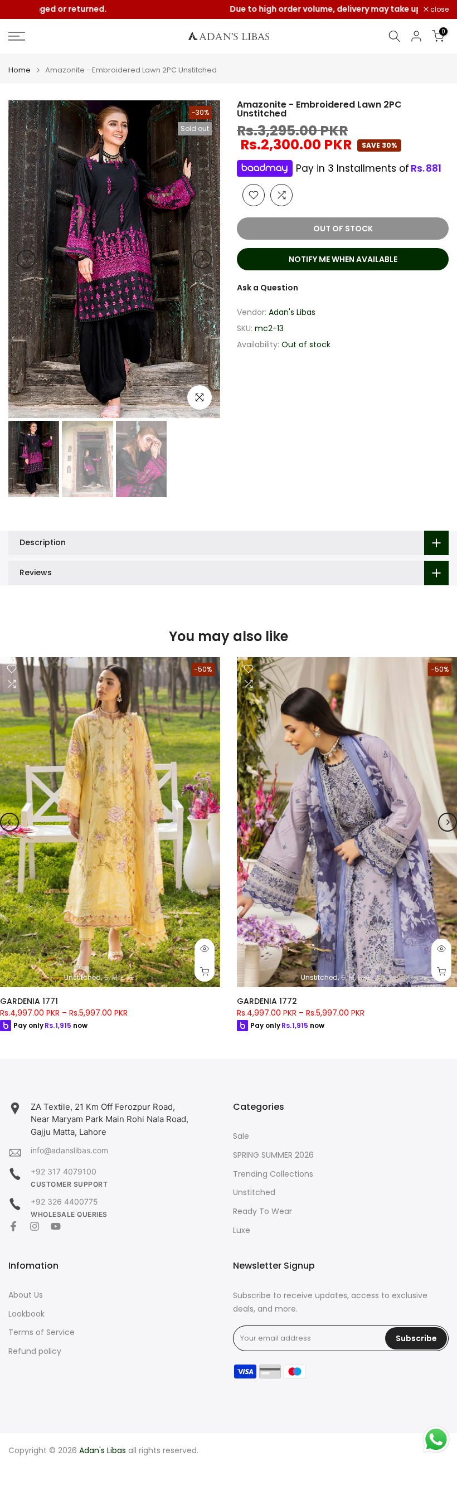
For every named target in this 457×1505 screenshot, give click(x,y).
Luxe (241, 1230)
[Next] (202, 259)
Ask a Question (267, 287)
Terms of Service (41, 1332)
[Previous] (26, 259)
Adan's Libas (292, 312)
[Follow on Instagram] (35, 1226)
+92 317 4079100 (63, 1171)
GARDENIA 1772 (267, 1001)
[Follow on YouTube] (56, 1226)
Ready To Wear (262, 1211)
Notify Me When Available (343, 259)
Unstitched (254, 1192)
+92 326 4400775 (64, 1201)
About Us (25, 1295)
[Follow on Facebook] (13, 1226)
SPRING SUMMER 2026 (273, 1155)
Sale (241, 1136)
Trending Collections (273, 1174)
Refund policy (34, 1351)
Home (19, 70)
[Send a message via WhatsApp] (436, 1439)
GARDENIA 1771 (29, 1001)
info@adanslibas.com (69, 1150)
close (23, 9)
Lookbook (26, 1314)
